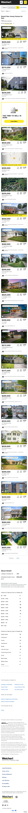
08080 (2, 710)
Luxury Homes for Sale (20, 687)
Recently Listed (8, 23)
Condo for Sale (4, 689)
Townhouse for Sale (19, 684)
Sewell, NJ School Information (7, 701)
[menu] (25, 2)
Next (18, 558)
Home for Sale (4, 687)
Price (2, 11)
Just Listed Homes (19, 689)
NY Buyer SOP (6, 786)
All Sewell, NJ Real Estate (6, 684)
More (7, 11)
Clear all (23, 11)
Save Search (23, 7)
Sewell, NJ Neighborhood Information (9, 699)
